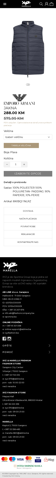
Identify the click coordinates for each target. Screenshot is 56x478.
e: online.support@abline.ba (16, 329)
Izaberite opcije (27, 173)
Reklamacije (28, 234)
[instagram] (9, 338)
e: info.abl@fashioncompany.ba (18, 313)
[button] (28, 48)
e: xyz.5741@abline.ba (13, 407)
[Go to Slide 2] (29, 84)
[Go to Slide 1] (27, 84)
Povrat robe (28, 226)
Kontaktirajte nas (28, 242)
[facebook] (4, 338)
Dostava (28, 211)
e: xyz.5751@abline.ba (13, 379)
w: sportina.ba (9, 316)
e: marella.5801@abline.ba (15, 433)
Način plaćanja (28, 219)
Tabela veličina (21, 145)
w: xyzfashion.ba (10, 333)
